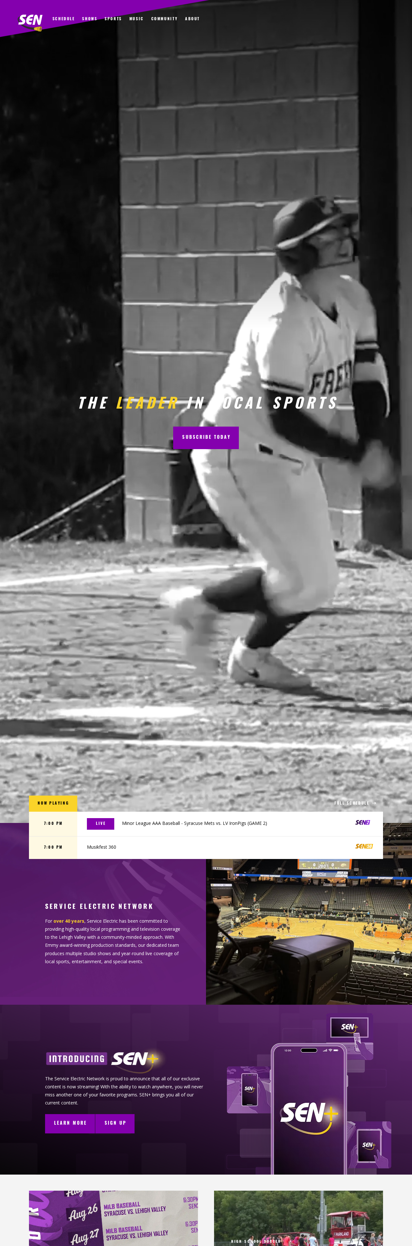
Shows (89, 19)
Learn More (70, 1123)
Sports (113, 19)
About (192, 19)
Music (136, 19)
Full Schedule (352, 804)
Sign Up (116, 1123)
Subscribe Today (206, 437)
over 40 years (68, 921)
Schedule (63, 19)
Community (164, 19)
